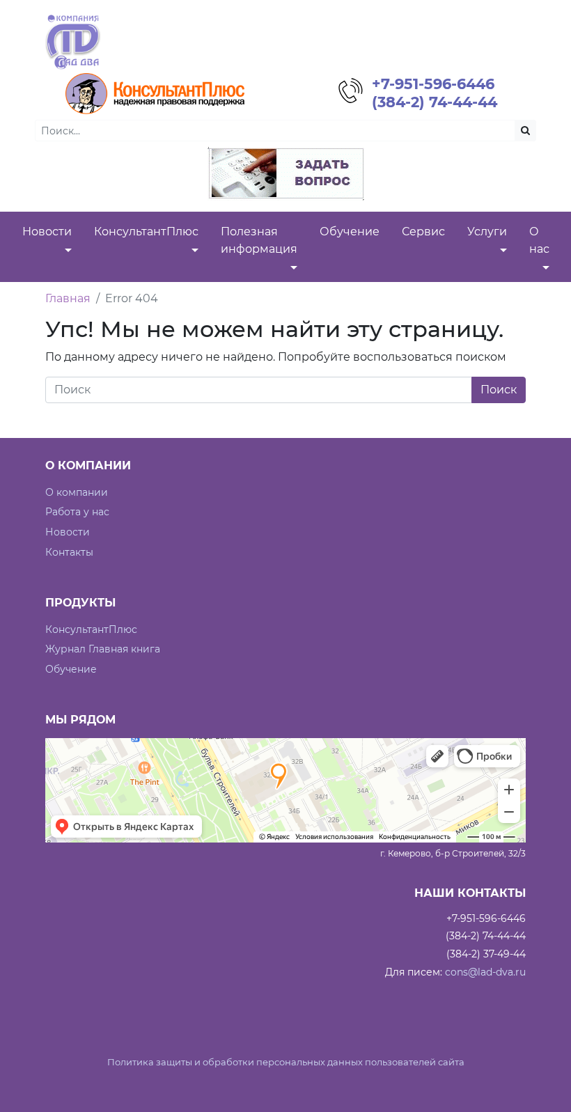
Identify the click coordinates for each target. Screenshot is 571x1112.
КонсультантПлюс (91, 629)
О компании (76, 492)
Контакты (69, 552)
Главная (68, 298)
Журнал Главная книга (102, 649)
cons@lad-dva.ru (485, 972)
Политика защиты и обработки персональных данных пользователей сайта (285, 1062)
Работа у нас (77, 512)
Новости (67, 532)
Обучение (71, 669)
